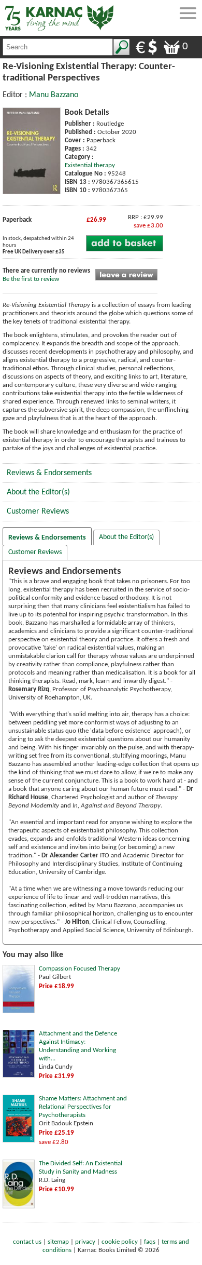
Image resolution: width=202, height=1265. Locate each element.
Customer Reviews (38, 511)
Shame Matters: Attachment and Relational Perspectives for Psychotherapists (83, 1107)
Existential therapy (90, 165)
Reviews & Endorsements (49, 473)
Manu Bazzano (53, 95)
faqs (149, 1242)
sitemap (58, 1242)
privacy (85, 1242)
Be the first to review (31, 279)
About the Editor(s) (38, 492)
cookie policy (120, 1242)
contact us (27, 1242)
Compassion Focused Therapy (79, 968)
